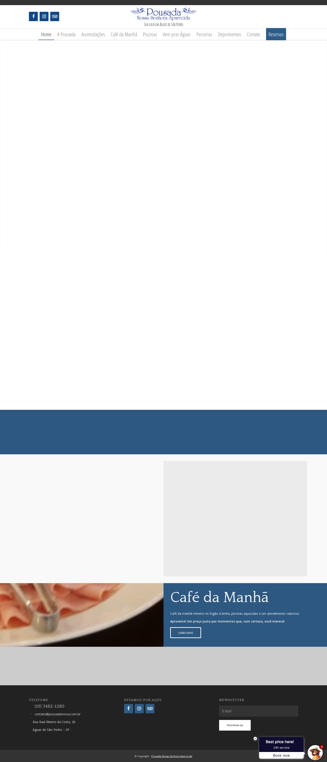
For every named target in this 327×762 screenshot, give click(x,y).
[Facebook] (33, 16)
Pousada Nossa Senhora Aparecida (171, 756)
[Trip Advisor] (54, 16)
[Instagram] (44, 16)
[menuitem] (46, 34)
